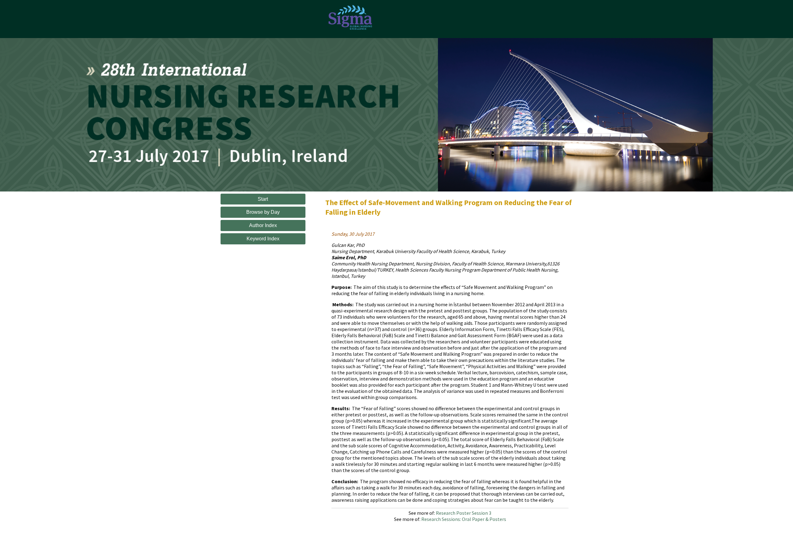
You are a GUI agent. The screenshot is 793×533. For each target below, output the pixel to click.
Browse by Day (263, 212)
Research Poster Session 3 (463, 513)
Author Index (263, 225)
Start (263, 199)
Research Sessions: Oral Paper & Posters (463, 519)
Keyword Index (263, 238)
